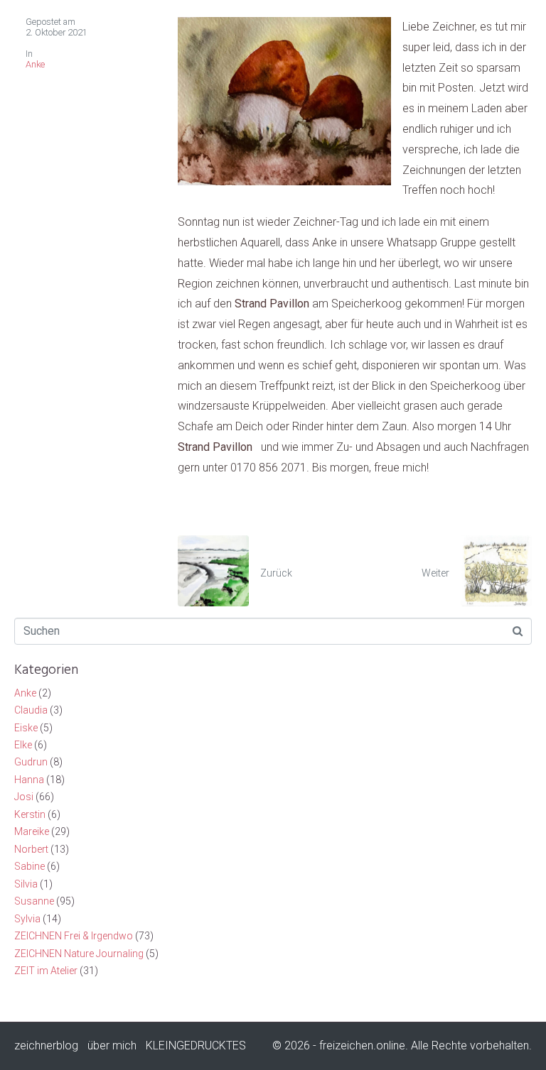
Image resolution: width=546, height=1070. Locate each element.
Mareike (31, 831)
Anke (35, 64)
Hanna (29, 779)
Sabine (29, 866)
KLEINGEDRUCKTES (196, 1045)
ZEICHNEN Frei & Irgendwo (73, 935)
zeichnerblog (46, 1045)
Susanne (34, 901)
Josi (23, 796)
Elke (23, 744)
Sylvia (27, 918)
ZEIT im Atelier (45, 970)
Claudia (31, 710)
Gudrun (31, 762)
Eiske (26, 727)
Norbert (31, 849)
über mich (111, 1045)
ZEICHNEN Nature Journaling (79, 953)
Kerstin (30, 814)
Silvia (26, 884)
